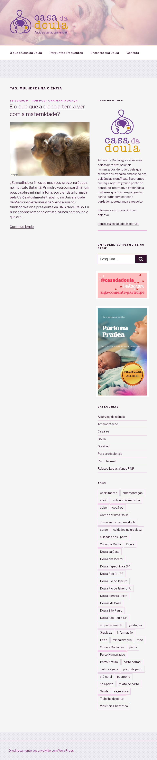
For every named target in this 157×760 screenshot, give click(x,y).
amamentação (133, 493)
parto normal (132, 662)
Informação (125, 632)
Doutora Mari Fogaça (58, 100)
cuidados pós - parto (114, 537)
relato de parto (129, 684)
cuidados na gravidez (127, 529)
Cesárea (103, 431)
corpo (104, 529)
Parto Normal (107, 461)
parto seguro (109, 669)
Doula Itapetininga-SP (115, 566)
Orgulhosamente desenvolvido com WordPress (41, 750)
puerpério (123, 676)
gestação (135, 625)
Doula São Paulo (111, 610)
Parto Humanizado (112, 654)
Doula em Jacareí (111, 559)
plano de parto (132, 669)
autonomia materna (126, 500)
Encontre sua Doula (105, 53)
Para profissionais (110, 453)
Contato (133, 53)
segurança (121, 691)
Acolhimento (108, 493)
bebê (103, 507)
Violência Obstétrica (114, 706)
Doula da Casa (109, 551)
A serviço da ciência (111, 416)
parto (133, 647)
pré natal (106, 676)
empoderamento (111, 625)
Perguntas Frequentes (66, 53)
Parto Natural (109, 662)
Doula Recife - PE (111, 573)
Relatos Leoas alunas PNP (116, 468)
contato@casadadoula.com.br (118, 223)
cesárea (117, 507)
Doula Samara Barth (113, 595)
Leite (103, 640)
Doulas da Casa (110, 603)
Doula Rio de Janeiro (113, 581)
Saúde (104, 691)
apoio (104, 500)
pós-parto (106, 684)
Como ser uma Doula (114, 515)
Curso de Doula (110, 544)
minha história (122, 640)
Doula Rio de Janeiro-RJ (115, 588)
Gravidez (104, 446)
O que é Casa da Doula (26, 53)
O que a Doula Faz (112, 647)
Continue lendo (22, 227)
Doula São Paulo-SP (113, 618)
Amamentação (108, 424)
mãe (140, 640)
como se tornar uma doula (118, 522)
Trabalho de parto (112, 698)
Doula (102, 439)
